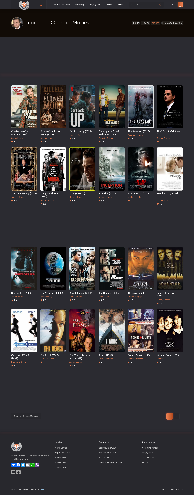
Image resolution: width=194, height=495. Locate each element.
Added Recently (148, 457)
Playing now (147, 452)
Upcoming (79, 4)
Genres (120, 4)
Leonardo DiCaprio (172, 23)
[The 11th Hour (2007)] (53, 268)
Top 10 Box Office (63, 452)
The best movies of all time (110, 462)
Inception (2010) (107, 193)
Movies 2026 (60, 457)
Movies (108, 4)
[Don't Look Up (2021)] (82, 106)
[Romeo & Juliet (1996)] (141, 330)
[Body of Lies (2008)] (24, 268)
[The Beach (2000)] (53, 330)
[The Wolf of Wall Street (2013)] (170, 106)
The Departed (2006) (109, 293)
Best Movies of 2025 (107, 452)
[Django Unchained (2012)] (53, 169)
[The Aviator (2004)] (141, 268)
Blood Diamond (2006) (81, 293)
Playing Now (94, 4)
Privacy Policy (177, 489)
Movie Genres (61, 448)
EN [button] (170, 4)
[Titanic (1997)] (112, 330)
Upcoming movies (150, 448)
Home (136, 23)
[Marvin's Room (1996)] (170, 330)
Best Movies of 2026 (107, 448)
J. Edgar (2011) (77, 193)
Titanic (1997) (106, 355)
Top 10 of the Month (61, 4)
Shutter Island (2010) (139, 193)
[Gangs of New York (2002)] (170, 268)
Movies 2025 (60, 462)
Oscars (145, 462)
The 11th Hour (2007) (51, 293)
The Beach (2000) (49, 355)
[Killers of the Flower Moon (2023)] (53, 106)
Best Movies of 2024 (107, 457)
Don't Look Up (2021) (80, 131)
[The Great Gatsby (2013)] (24, 169)
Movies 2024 (60, 467)
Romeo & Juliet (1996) (139, 355)
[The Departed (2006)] (112, 268)
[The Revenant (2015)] (141, 106)
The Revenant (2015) (139, 131)
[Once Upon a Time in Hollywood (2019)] (112, 106)
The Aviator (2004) (137, 293)
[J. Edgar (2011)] (82, 169)
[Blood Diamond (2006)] (82, 268)
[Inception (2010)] (112, 169)
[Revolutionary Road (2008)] (170, 169)
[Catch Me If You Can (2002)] (24, 330)
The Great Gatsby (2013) (24, 193)
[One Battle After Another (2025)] (24, 106)
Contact (163, 489)
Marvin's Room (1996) (168, 355)
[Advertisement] (97, 56)
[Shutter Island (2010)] (141, 169)
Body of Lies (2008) (21, 293)
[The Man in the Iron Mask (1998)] (82, 330)
